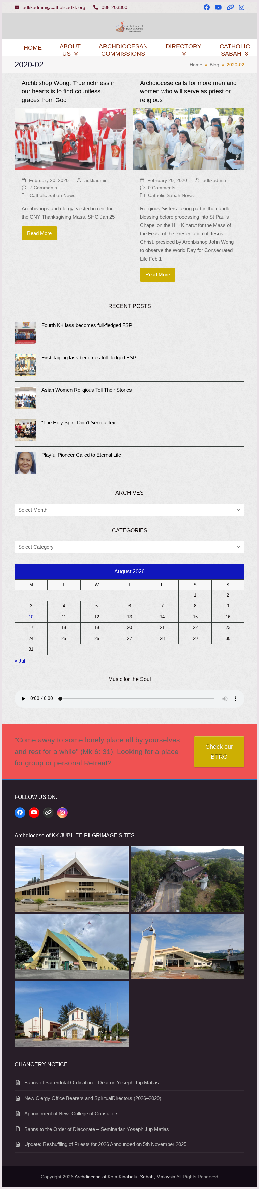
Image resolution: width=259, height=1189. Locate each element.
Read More (39, 233)
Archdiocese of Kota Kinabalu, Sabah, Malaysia (125, 1176)
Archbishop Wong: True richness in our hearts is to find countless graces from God (69, 91)
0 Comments (161, 187)
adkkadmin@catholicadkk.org (54, 7)
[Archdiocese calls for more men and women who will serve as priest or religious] (188, 138)
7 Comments (43, 187)
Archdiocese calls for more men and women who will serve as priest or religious (188, 91)
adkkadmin (96, 180)
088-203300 (114, 7)
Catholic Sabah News (52, 195)
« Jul (20, 661)
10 (31, 617)
